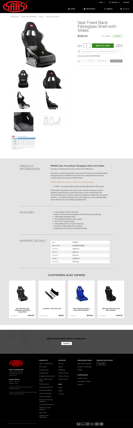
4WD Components (46, 364)
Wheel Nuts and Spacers (45, 408)
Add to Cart (103, 45)
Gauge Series (44, 370)
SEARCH (109, 9)
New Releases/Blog (84, 364)
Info (101, 2)
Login (60, 367)
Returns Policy (63, 376)
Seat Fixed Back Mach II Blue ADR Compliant (81, 309)
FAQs (60, 387)
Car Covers (43, 367)
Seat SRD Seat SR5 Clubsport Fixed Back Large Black (22, 310)
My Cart (61, 364)
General (80, 384)
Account (115, 2)
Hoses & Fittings (45, 393)
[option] (22, 300)
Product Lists (82, 378)
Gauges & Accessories (47, 376)
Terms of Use (63, 379)
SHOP (73, 9)
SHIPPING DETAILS (32, 240)
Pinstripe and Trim (46, 387)
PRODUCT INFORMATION (30, 167)
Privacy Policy (63, 373)
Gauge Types (43, 373)
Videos (80, 370)
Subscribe (101, 364)
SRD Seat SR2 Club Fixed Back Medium (111, 309)
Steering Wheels (45, 396)
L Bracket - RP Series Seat (52, 308)
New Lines (43, 412)
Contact (126, 2)
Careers (61, 394)
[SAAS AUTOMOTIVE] (15, 6)
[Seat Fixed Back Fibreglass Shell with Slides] (37, 45)
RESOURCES (90, 9)
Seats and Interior (45, 390)
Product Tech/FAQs (85, 367)
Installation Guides (84, 381)
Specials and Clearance (43, 416)
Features (27, 212)
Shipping (61, 370)
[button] (118, 45)
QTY (80, 46)
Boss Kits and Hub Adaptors (46, 400)
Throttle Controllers (46, 404)
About (60, 391)
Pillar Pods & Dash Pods (46, 380)
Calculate (116, 61)
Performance (44, 384)
